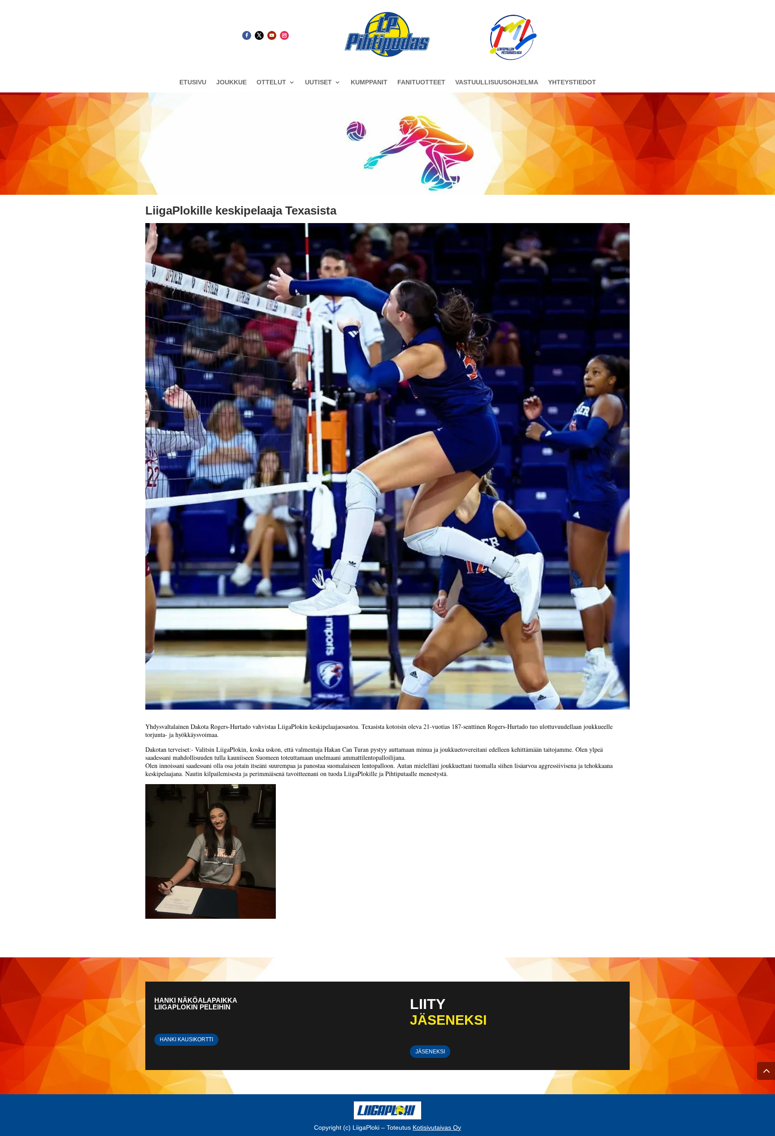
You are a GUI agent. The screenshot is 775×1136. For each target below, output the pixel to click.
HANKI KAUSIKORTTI (186, 1039)
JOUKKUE (231, 82)
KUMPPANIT (369, 82)
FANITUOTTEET (421, 82)
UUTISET (318, 82)
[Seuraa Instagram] (284, 35)
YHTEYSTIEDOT (572, 82)
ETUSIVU (192, 82)
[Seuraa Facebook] (246, 35)
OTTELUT (271, 82)
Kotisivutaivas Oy (437, 1127)
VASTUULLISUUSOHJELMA (496, 82)
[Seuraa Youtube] (271, 35)
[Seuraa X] (259, 35)
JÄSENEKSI (430, 1051)
